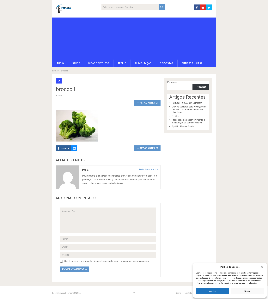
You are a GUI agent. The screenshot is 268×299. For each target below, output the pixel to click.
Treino (122, 63)
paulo (60, 96)
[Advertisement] (134, 38)
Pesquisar (172, 82)
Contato (188, 293)
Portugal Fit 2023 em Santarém (187, 103)
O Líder (175, 116)
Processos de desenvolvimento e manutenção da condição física (188, 121)
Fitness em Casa (192, 63)
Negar (247, 291)
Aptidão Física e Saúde (183, 126)
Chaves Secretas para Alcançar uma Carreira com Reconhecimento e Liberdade (189, 109)
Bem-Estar (166, 63)
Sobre (178, 293)
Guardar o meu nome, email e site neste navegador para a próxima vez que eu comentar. (107, 261)
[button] (262, 267)
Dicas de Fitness (98, 63)
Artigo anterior (148, 102)
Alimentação (143, 63)
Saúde (76, 63)
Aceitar (212, 291)
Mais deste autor (147, 169)
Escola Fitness (58, 293)
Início (60, 63)
